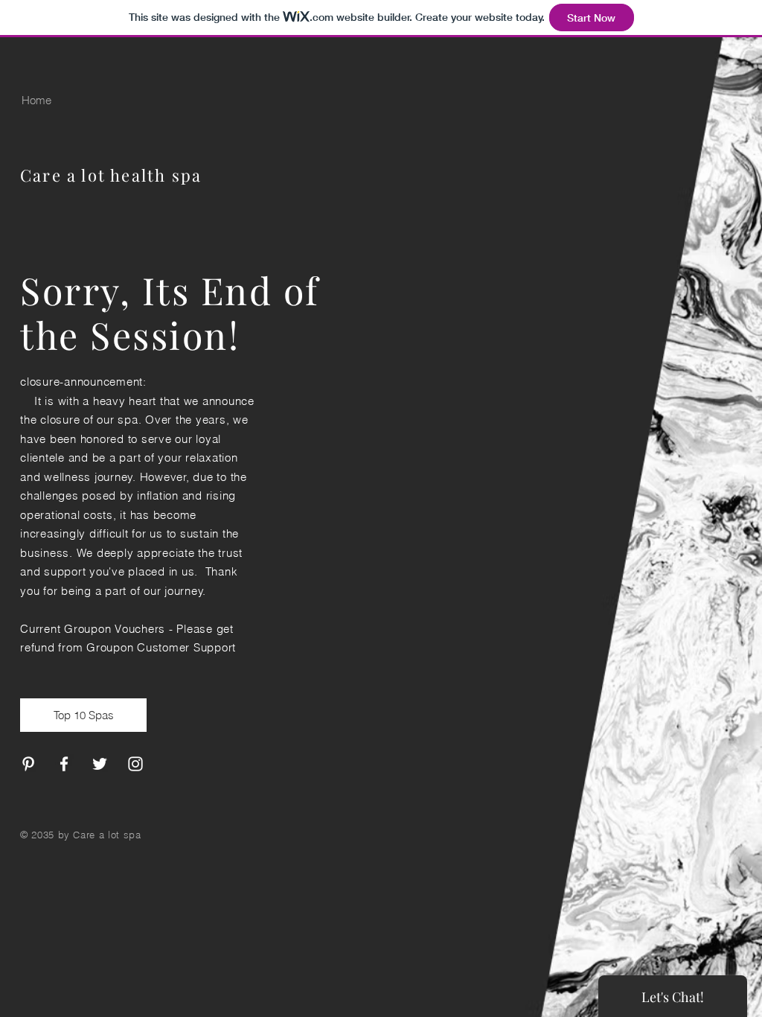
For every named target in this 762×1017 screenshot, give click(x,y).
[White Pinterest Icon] (28, 764)
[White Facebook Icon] (64, 764)
